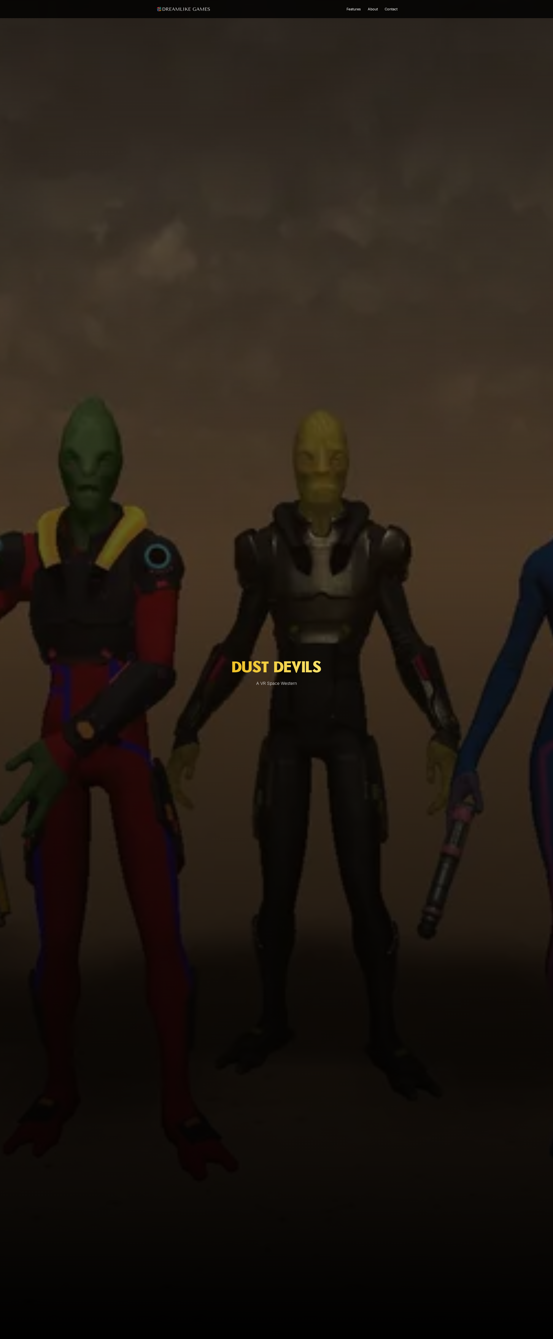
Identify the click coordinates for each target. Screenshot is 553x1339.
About (373, 9)
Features (353, 9)
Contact (391, 9)
